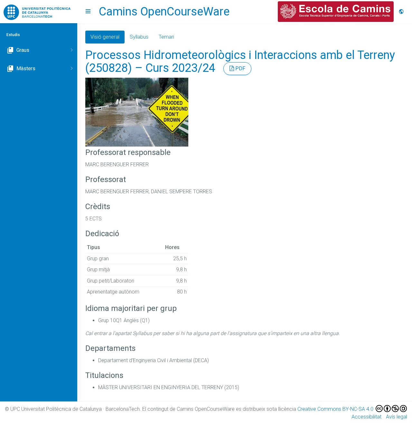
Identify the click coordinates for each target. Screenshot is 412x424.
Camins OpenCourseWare (164, 11)
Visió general (104, 37)
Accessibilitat (366, 417)
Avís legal (396, 417)
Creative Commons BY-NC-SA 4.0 (336, 409)
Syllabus (139, 37)
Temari (166, 37)
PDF (239, 68)
